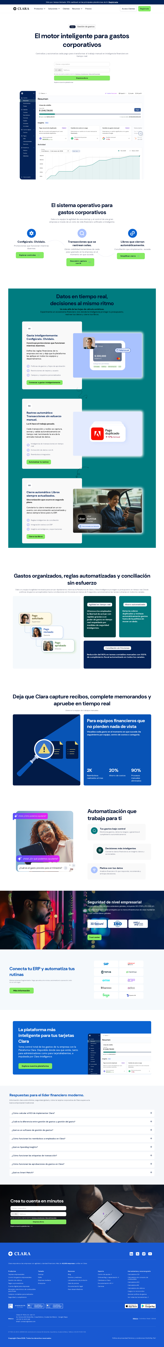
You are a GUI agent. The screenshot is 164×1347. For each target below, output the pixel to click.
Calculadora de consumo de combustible (138, 1278)
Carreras (101, 1286)
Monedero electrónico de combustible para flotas (22, 1290)
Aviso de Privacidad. (94, 74)
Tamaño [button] (41, 1271)
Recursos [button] (71, 1271)
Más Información (21, 990)
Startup (40, 1274)
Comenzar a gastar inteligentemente (44, 382)
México (135, 1319)
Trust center (94, 937)
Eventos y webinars (75, 1277)
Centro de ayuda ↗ (105, 1274)
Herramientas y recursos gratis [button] (139, 1271)
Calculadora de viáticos (136, 1288)
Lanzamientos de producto (77, 1280)
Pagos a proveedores (15, 1283)
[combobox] (58, 70)
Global (153, 1319)
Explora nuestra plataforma (35, 1066)
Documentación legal (75, 1286)
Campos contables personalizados (20, 1294)
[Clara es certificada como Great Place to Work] (10, 1306)
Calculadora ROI (133, 1282)
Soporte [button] (101, 1271)
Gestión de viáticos (15, 1280)
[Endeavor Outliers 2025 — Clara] (20, 1306)
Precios (88, 8)
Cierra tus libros (36, 536)
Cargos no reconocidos (136, 1291)
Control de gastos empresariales (19, 1277)
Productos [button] (12, 1271)
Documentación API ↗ (105, 1283)
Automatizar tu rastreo (39, 462)
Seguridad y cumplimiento (17, 1297)
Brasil (148, 1319)
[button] (40, 8)
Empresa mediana (44, 1280)
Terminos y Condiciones (81, 74)
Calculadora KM (133, 1285)
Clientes (66, 8)
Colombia (142, 1319)
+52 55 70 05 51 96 (23, 1319)
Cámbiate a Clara (104, 1280)
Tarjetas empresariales (16, 1274)
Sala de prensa (73, 1283)
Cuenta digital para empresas (18, 1286)
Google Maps (63, 1317)
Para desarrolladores (75, 1289)
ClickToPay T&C (150, 1338)
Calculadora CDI (133, 1274)
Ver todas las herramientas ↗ (138, 1297)
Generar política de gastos (137, 1294)
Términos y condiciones (136, 1338)
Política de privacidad (120, 1338)
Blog (69, 1274)
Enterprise (41, 1283)
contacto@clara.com (28, 1321)
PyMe (40, 1277)
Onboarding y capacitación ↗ (108, 1277)
